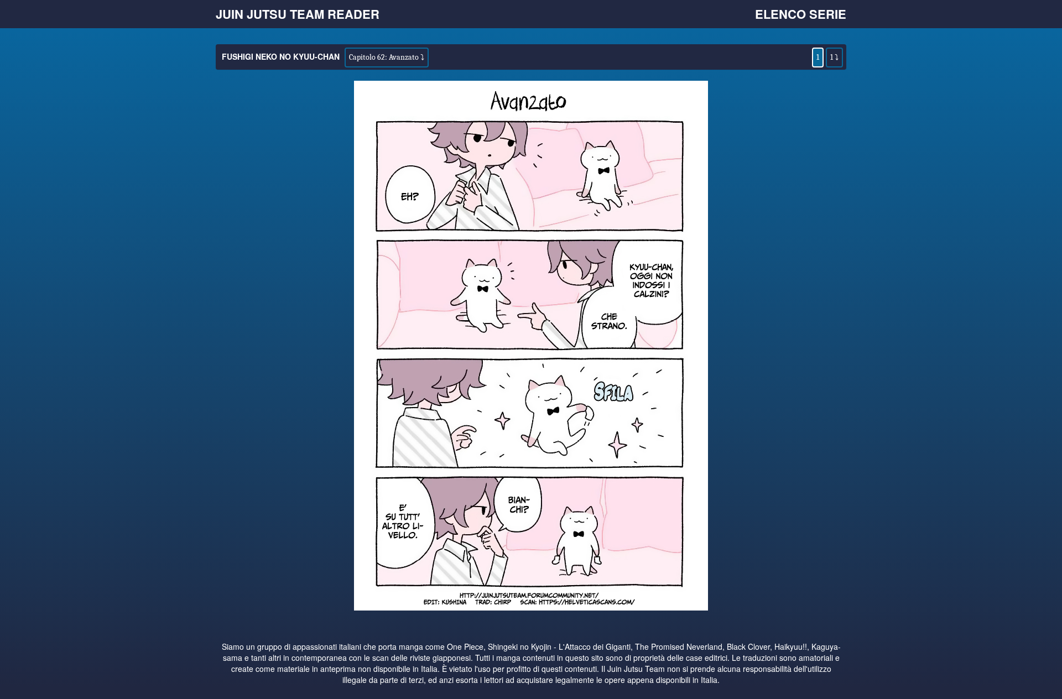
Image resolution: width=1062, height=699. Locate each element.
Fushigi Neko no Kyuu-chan (281, 56)
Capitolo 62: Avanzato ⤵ (386, 57)
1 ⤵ (834, 57)
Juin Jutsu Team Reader (297, 14)
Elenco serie (800, 14)
